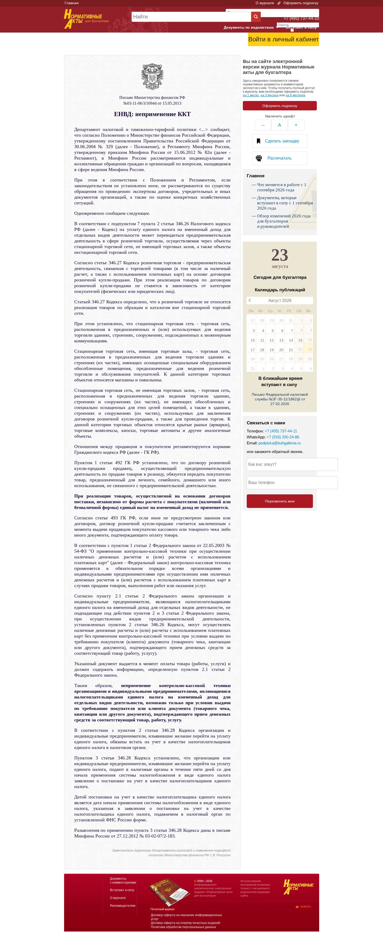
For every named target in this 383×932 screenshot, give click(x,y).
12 (272, 340)
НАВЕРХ (305, 906)
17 (253, 350)
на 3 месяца (270, 95)
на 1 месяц (251, 95)
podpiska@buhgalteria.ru (279, 443)
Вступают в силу (301, 27)
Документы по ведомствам (253, 27)
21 (291, 350)
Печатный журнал (162, 909)
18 (262, 350)
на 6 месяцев (295, 95)
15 (300, 340)
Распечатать (280, 158)
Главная (72, 3)
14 (291, 340)
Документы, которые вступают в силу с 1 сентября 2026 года (285, 203)
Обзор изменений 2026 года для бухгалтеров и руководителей (284, 221)
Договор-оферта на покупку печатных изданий (185, 923)
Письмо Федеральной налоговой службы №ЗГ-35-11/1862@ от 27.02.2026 (280, 399)
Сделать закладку (282, 141)
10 (253, 340)
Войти (289, 52)
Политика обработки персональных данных (183, 927)
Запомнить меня (307, 31)
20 (281, 350)
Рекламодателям (122, 906)
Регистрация (307, 52)
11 (262, 340)
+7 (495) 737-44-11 (281, 431)
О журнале (265, 3)
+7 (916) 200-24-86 (283, 437)
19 (272, 350)
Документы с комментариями (123, 880)
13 (281, 340)
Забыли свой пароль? (299, 48)
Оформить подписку (300, 3)
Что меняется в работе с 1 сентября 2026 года (281, 187)
